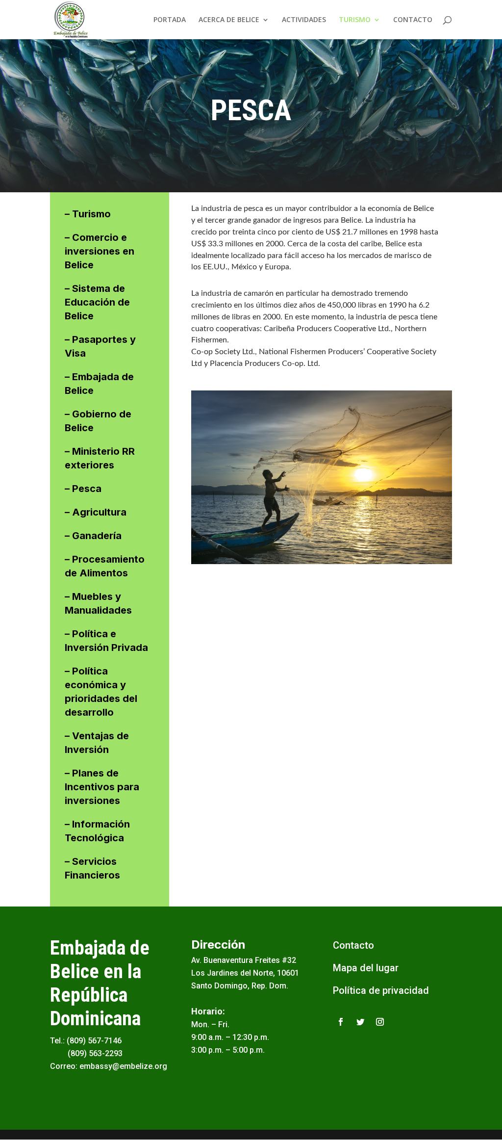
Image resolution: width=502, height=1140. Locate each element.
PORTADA (169, 20)
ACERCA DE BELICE (229, 20)
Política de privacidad (381, 990)
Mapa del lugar (366, 968)
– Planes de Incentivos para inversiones (102, 786)
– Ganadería (93, 536)
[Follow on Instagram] (380, 1022)
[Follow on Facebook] (341, 1022)
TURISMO (355, 20)
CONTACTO (412, 20)
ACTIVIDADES (304, 20)
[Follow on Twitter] (360, 1022)
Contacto (353, 945)
